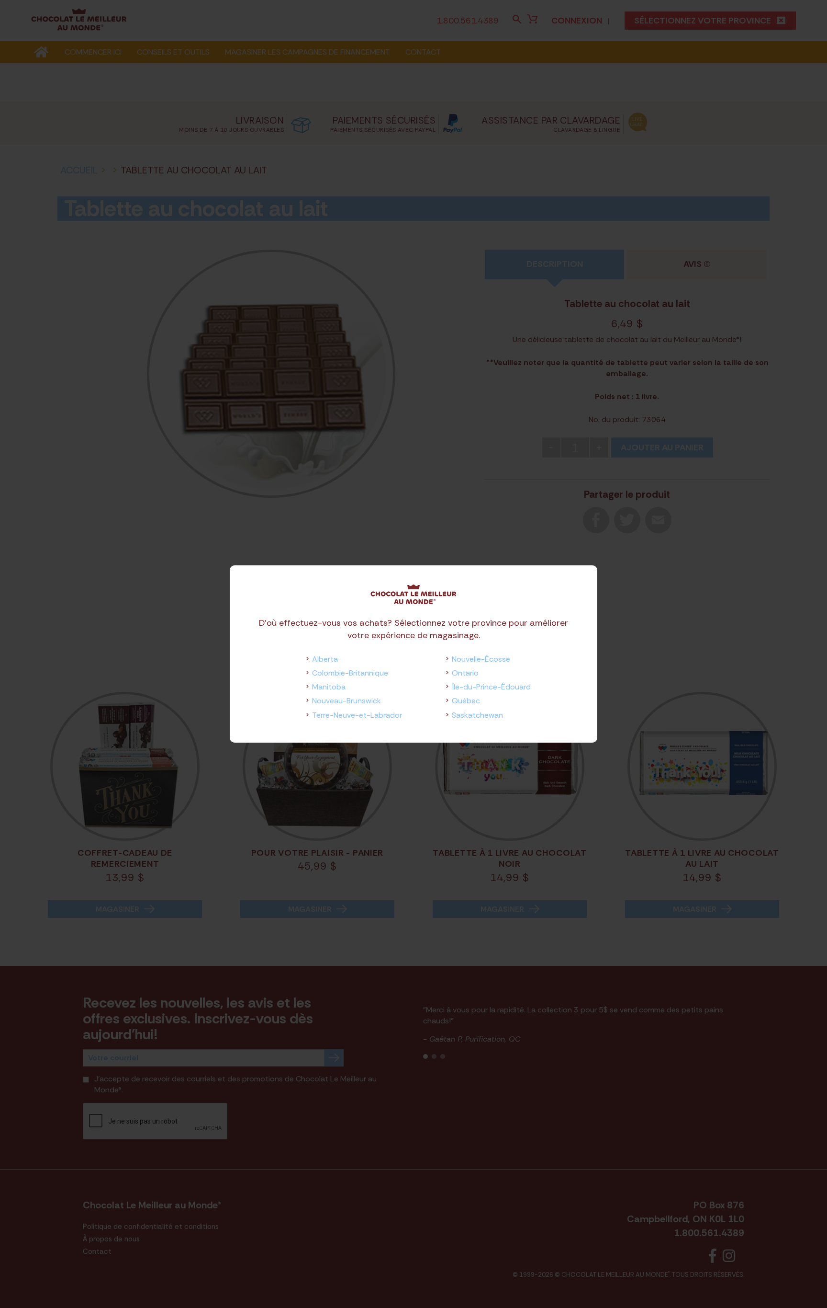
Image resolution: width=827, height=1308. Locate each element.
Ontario (465, 673)
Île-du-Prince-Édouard (491, 687)
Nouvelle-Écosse (481, 659)
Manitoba (329, 687)
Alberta (325, 659)
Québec (466, 701)
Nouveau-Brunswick (346, 701)
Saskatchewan (477, 715)
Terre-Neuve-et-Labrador (357, 715)
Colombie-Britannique (350, 673)
